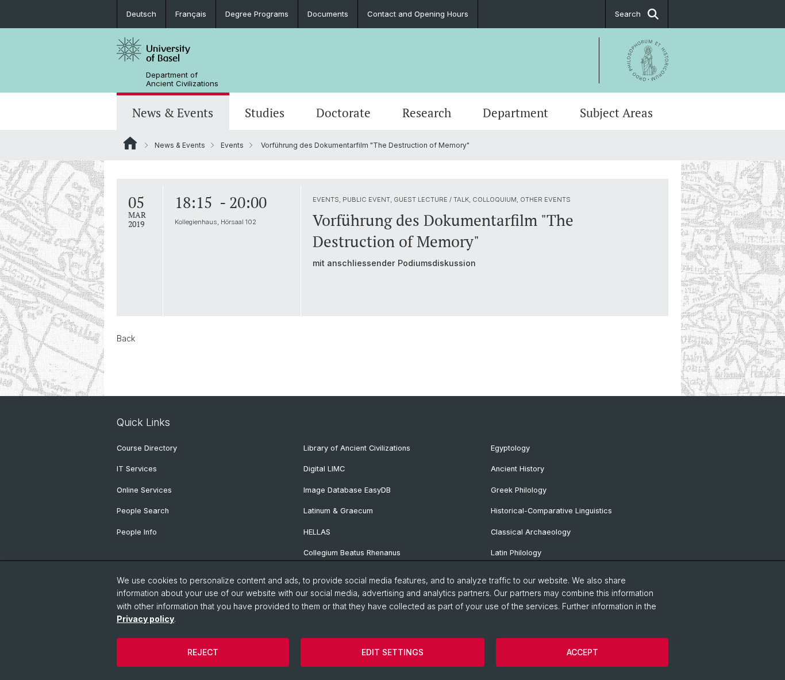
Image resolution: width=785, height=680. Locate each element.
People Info (137, 532)
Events (232, 145)
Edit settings (392, 652)
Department (515, 113)
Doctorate (343, 113)
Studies (264, 113)
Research (426, 113)
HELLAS (316, 532)
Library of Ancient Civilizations (356, 448)
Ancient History (517, 468)
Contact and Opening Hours (417, 13)
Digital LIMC (324, 468)
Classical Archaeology (531, 532)
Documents (327, 13)
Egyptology (510, 448)
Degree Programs (256, 13)
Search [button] (628, 13)
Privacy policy (145, 619)
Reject (202, 652)
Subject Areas (616, 113)
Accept (582, 652)
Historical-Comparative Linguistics (551, 510)
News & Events (172, 113)
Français (190, 13)
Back (126, 338)
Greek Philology (519, 490)
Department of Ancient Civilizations (182, 79)
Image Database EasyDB (347, 490)
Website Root (130, 143)
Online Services (144, 490)
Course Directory (147, 448)
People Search (143, 510)
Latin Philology (516, 552)
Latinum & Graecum (338, 510)
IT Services (137, 468)
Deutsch (141, 13)
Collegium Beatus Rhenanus (352, 552)
